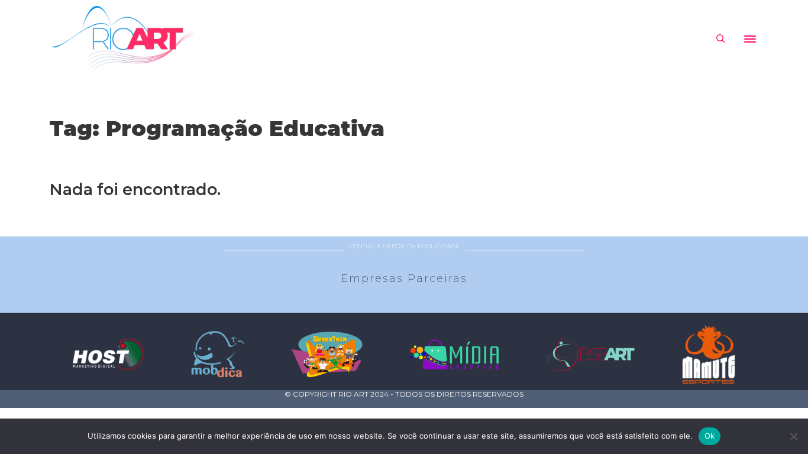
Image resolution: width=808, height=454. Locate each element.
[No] (793, 436)
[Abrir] (750, 39)
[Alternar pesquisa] (720, 39)
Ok (709, 435)
